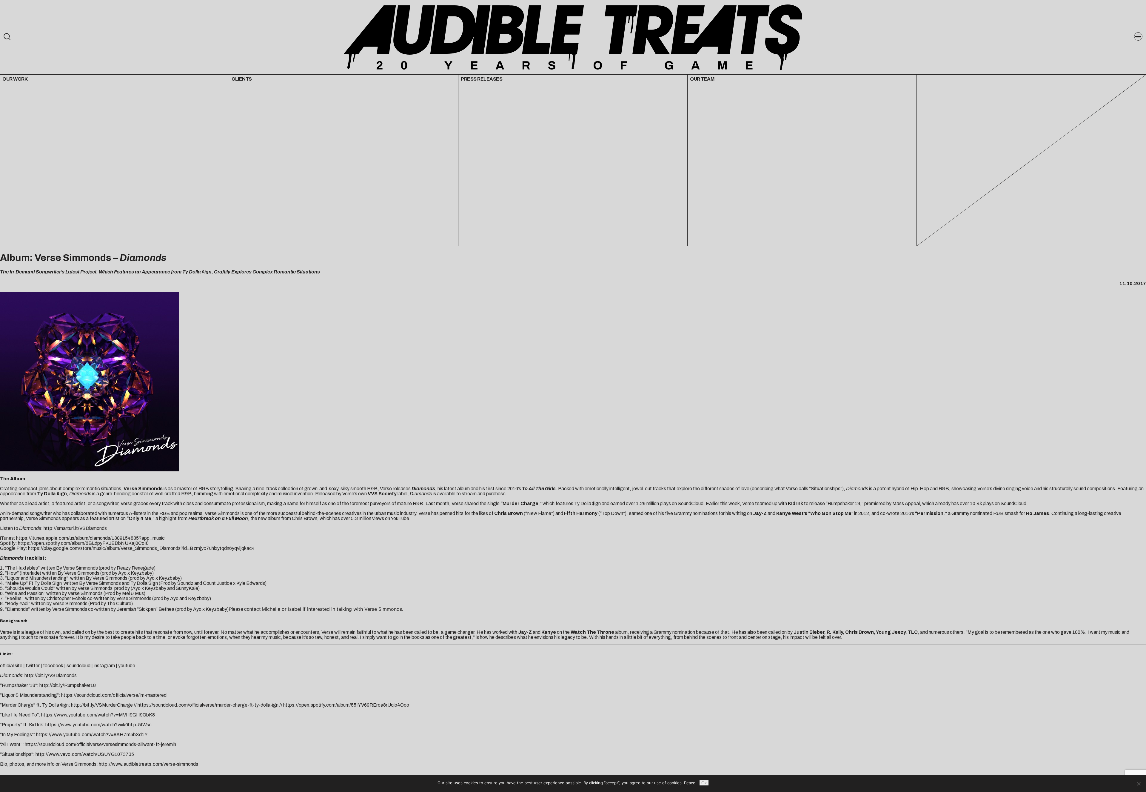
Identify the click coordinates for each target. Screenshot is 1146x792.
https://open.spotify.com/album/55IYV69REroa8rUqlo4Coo (346, 705)
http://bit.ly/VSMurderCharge (102, 705)
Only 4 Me (140, 518)
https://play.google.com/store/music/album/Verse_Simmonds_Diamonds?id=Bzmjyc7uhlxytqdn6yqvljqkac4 (141, 548)
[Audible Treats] (573, 37)
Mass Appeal (906, 503)
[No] (1139, 784)
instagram (104, 665)
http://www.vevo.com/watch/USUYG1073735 (85, 754)
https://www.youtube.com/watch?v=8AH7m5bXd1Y (92, 734)
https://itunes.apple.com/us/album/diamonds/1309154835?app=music (90, 538)
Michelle (271, 609)
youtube (126, 665)
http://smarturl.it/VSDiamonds (75, 528)
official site (11, 665)
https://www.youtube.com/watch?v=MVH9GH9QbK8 (98, 714)
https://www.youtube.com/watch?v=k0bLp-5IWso (98, 724)
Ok (704, 783)
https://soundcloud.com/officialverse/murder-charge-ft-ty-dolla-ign (208, 705)
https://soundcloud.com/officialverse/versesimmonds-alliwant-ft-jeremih (100, 744)
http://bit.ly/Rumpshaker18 (67, 685)
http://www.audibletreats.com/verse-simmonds (148, 764)
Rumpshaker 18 (844, 503)
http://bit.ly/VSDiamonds (50, 675)
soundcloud (78, 665)
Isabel (294, 609)
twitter (33, 665)
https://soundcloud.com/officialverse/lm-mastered (114, 695)
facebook (53, 665)
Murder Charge (520, 503)
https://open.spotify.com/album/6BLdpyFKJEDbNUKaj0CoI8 (83, 543)
